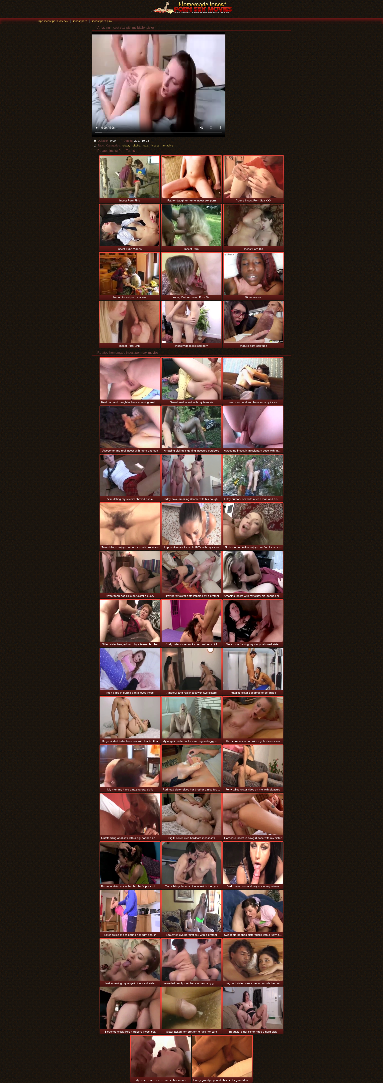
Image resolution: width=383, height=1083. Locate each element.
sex (145, 145)
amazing (167, 145)
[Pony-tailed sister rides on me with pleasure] (253, 766)
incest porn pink (102, 21)
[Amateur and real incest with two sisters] (191, 669)
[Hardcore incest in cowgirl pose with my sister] (253, 814)
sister (125, 145)
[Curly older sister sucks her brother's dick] (191, 621)
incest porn (80, 21)
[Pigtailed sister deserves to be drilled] (253, 669)
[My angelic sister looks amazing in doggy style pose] (191, 717)
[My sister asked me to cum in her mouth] (161, 1056)
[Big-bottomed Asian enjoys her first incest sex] (253, 524)
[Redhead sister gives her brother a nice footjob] (191, 766)
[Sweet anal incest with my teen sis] (191, 379)
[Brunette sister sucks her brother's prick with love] (130, 863)
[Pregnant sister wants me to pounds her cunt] (253, 960)
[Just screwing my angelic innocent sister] (130, 960)
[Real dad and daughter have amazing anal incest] (130, 379)
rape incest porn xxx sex (53, 21)
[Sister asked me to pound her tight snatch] (130, 911)
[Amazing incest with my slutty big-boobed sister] (253, 572)
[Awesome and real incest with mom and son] (130, 427)
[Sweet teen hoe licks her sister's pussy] (130, 572)
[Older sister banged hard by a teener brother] (130, 621)
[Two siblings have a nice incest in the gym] (191, 863)
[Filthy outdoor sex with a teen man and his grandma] (253, 475)
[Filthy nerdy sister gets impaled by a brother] (191, 572)
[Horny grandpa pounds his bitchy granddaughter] (222, 1056)
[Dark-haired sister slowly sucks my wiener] (253, 863)
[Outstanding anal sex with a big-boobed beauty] (130, 814)
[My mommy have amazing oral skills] (130, 766)
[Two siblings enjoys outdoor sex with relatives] (130, 524)
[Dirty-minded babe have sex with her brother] (130, 717)
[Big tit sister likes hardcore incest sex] (191, 814)
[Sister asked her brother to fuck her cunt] (191, 1008)
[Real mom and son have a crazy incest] (253, 379)
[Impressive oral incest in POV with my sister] (191, 524)
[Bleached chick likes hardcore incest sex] (130, 1008)
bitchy (136, 145)
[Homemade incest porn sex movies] (191, 7)
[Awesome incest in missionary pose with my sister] (253, 427)
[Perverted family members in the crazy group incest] (191, 960)
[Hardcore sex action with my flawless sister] (253, 717)
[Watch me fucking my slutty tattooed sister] (253, 621)
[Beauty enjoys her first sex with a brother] (191, 911)
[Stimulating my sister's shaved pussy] (130, 475)
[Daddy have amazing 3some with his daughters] (191, 475)
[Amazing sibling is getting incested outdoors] (191, 427)
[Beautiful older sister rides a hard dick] (253, 1008)
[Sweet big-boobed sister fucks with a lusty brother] (253, 911)
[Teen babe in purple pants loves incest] (130, 669)
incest (155, 145)
